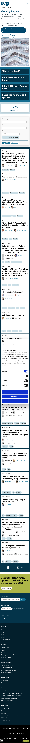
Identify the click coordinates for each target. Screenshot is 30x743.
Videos (3, 637)
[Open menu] (28, 3)
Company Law (5, 192)
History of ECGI (5, 708)
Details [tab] (15, 345)
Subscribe (5, 588)
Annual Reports (5, 720)
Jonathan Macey (9, 165)
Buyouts (11, 446)
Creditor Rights (15, 285)
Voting (14, 215)
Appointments (5, 677)
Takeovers (4, 308)
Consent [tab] (5, 345)
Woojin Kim (21, 255)
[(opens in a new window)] (1, 618)
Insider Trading (5, 169)
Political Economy (14, 192)
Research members (6, 683)
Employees (9, 538)
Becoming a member (7, 667)
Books (3, 635)
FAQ (13, 35)
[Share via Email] (7, 618)
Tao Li (15, 207)
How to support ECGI (7, 665)
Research (4, 644)
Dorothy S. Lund (21, 230)
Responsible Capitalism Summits (10, 698)
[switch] (26, 376)
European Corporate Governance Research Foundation (13, 716)
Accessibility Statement (20, 738)
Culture (8, 331)
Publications (8, 7)
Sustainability (8, 561)
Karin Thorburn (9, 298)
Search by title (6, 119)
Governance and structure (8, 711)
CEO (17, 308)
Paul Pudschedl (23, 481)
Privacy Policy (10, 733)
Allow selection (15, 396)
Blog (2, 632)
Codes (3, 630)
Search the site (5, 596)
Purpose (4, 331)
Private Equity (5, 238)
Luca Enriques (22, 165)
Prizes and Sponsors (7, 657)
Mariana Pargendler (10, 180)
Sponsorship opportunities (8, 670)
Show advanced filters (11, 137)
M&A (11, 238)
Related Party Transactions (11, 515)
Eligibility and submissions (8, 655)
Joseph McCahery (10, 481)
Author (4, 125)
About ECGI (4, 705)
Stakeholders (22, 192)
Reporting (8, 261)
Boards (13, 308)
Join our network (6, 608)
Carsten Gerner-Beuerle (11, 551)
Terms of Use (20, 733)
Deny (15, 401)
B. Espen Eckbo (9, 295)
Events (3, 688)
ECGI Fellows (4, 680)
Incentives (22, 308)
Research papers (6, 647)
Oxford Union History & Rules (10, 728)
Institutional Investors (6, 215)
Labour (3, 538)
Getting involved (6, 662)
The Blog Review (5, 639)
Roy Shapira (8, 504)
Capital (8, 469)
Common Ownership (6, 492)
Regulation (12, 169)
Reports (3, 650)
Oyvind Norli (20, 295)
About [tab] (24, 345)
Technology (18, 492)
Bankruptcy (4, 285)
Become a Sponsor (18, 608)
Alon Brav (7, 207)
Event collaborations (7, 700)
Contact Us (25, 728)
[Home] (5, 3)
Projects (3, 652)
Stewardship (20, 215)
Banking (4, 469)
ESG (3, 261)
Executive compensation (16, 261)
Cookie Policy (7, 738)
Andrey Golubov (20, 460)
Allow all (15, 392)
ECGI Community (6, 672)
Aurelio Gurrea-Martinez (11, 278)
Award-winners (6, 35)
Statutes (3, 713)
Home (2, 7)
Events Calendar (5, 691)
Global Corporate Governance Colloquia (12, 693)
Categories (5, 131)
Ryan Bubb (8, 318)
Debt (10, 285)
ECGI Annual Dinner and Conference (11, 695)
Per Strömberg (9, 440)
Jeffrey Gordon (9, 230)
